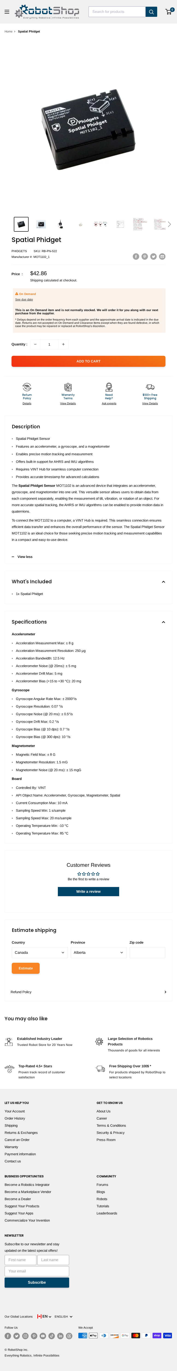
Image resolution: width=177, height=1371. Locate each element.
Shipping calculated (44, 280)
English (62, 1316)
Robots (102, 1199)
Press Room (106, 1140)
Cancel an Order (17, 1140)
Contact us (13, 1161)
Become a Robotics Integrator (27, 1185)
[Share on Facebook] (136, 256)
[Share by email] (162, 256)
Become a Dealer (18, 1199)
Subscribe (37, 1282)
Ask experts (109, 403)
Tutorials (103, 1206)
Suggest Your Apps (19, 1213)
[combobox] (117, 11)
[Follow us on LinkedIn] (60, 1336)
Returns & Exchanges (21, 1133)
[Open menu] (7, 12)
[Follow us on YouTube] (43, 1336)
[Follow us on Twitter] (16, 1336)
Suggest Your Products (22, 1206)
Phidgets (19, 251)
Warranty (11, 1147)
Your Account (15, 1111)
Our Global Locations (19, 1316)
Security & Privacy (111, 1133)
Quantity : (19, 344)
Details (27, 403)
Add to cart (88, 361)
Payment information (20, 1154)
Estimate (26, 968)
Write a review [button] (88, 891)
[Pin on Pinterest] (145, 256)
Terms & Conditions (111, 1125)
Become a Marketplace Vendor (28, 1192)
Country (18, 942)
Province (78, 942)
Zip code (136, 942)
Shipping (11, 1125)
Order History (15, 1118)
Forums (102, 1185)
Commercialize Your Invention (27, 1220)
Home (8, 31)
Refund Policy (21, 992)
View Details (68, 403)
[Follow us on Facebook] (8, 1336)
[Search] (151, 12)
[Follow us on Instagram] (25, 1336)
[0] (168, 12)
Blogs (101, 1192)
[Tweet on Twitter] (153, 256)
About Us (104, 1111)
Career (102, 1118)
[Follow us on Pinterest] (34, 1336)
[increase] (63, 344)
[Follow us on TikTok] (51, 1336)
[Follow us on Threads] (69, 1336)
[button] (169, 224)
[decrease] (35, 344)
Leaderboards (107, 1213)
